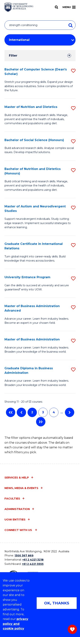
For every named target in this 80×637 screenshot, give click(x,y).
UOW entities (14, 519)
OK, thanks (56, 603)
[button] (73, 70)
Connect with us (18, 530)
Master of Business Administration (32, 339)
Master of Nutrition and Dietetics (30, 107)
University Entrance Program (27, 277)
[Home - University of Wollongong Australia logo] (18, 7)
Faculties (12, 498)
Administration (17, 509)
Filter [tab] (13, 55)
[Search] (56, 7)
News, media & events (21, 488)
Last (40, 421)
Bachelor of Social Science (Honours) (34, 140)
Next (69, 412)
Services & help (16, 477)
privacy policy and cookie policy (15, 623)
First (10, 412)
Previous (21, 412)
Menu (67, 7)
